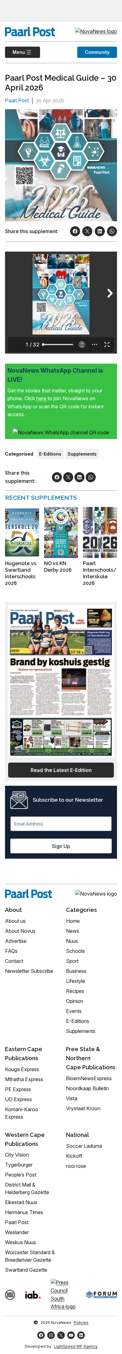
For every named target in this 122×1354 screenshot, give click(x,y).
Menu (15, 52)
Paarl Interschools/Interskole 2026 (100, 573)
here (42, 398)
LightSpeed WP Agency (76, 1346)
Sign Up (61, 846)
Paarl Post (17, 101)
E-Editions (50, 454)
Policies (81, 1322)
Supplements (82, 454)
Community (97, 52)
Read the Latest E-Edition (61, 770)
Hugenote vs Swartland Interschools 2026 (20, 573)
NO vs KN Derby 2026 (58, 566)
